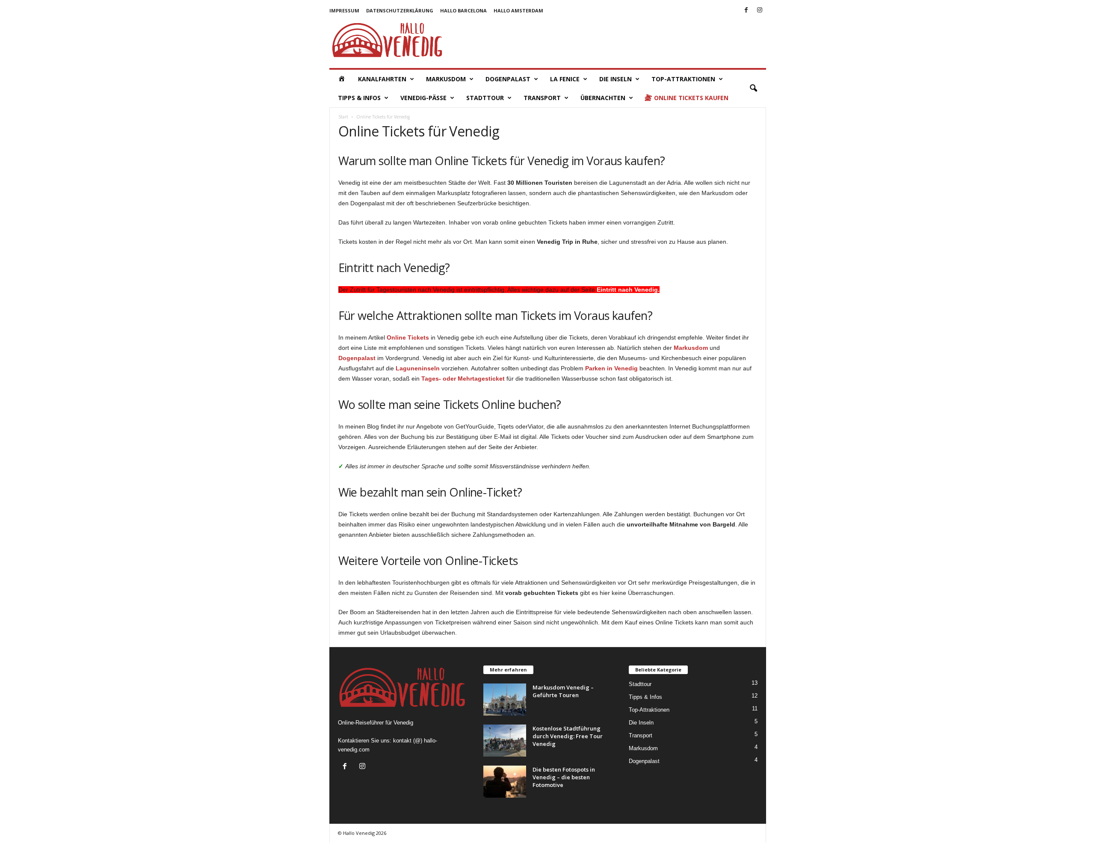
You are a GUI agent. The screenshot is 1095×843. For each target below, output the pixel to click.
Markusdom (446, 79)
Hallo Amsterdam (518, 10)
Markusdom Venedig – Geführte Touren (563, 691)
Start (343, 117)
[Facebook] (746, 10)
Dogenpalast (507, 79)
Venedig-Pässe (423, 98)
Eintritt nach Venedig (626, 289)
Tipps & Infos (359, 98)
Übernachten (602, 98)
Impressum (344, 10)
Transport (542, 98)
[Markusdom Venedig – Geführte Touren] (504, 699)
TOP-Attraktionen (683, 79)
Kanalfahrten (382, 79)
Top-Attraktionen (649, 710)
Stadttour (485, 98)
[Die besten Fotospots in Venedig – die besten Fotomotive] (504, 782)
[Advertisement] (610, 40)
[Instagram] (760, 10)
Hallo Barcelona (463, 10)
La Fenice (565, 79)
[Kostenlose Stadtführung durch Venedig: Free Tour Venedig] (504, 741)
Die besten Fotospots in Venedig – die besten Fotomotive (564, 777)
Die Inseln (615, 79)
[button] (753, 88)
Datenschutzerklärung (399, 10)
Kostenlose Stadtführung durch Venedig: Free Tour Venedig (568, 736)
